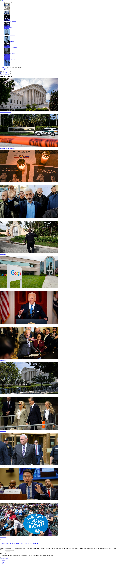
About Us (3, 560)
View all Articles (6, 66)
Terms (3, 562)
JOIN (4, 72)
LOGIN (1, 72)
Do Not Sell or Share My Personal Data (6, 568)
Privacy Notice (4, 561)
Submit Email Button (3, 551)
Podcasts (3, 2)
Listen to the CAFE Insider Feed (4, 74)
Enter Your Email (2, 550)
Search (1, 71)
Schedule (3, 67)
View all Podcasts (6, 28)
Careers (3, 563)
